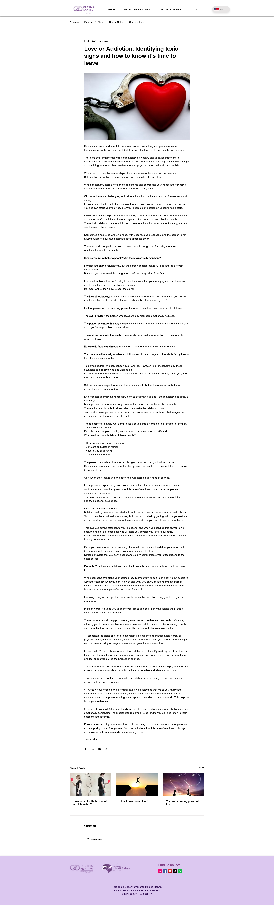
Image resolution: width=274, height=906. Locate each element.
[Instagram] (160, 871)
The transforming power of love (182, 803)
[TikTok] (175, 871)
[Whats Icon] (180, 871)
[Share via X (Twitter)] (92, 748)
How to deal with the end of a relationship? (90, 803)
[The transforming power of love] (183, 784)
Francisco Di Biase (93, 22)
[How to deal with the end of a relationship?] (90, 784)
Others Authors (136, 22)
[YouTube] (170, 871)
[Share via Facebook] (85, 748)
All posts (74, 22)
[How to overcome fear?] (137, 784)
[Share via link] (106, 748)
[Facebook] (165, 871)
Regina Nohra (116, 22)
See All (201, 768)
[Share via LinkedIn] (99, 748)
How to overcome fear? (134, 801)
